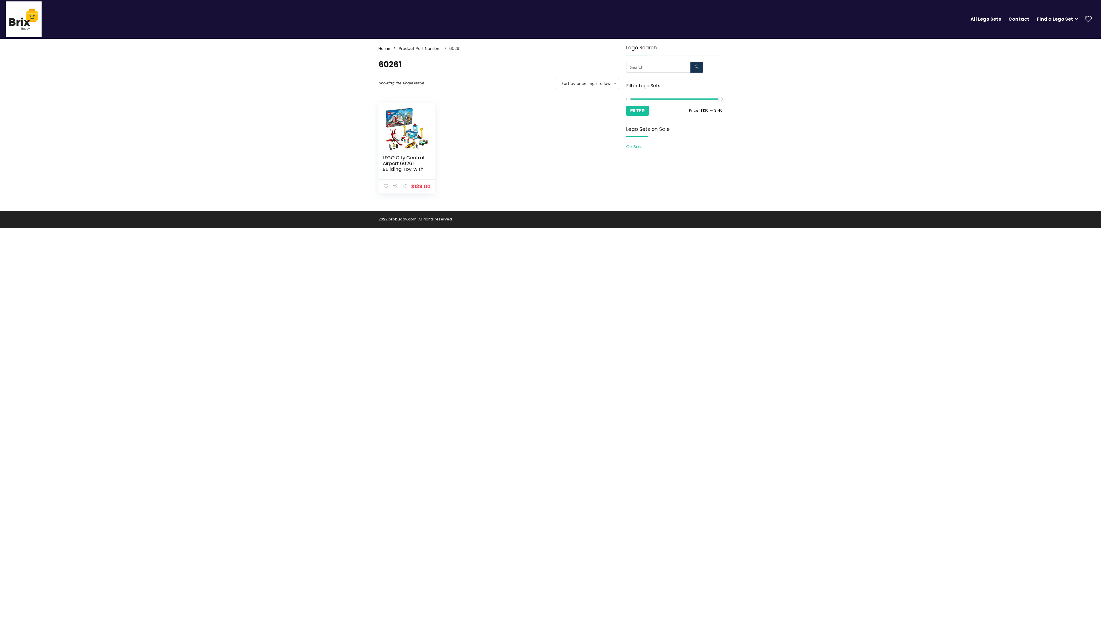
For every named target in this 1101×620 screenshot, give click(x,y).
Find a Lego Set (1055, 19)
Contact (1018, 19)
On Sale (634, 147)
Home (384, 48)
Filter (637, 110)
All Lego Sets (986, 19)
